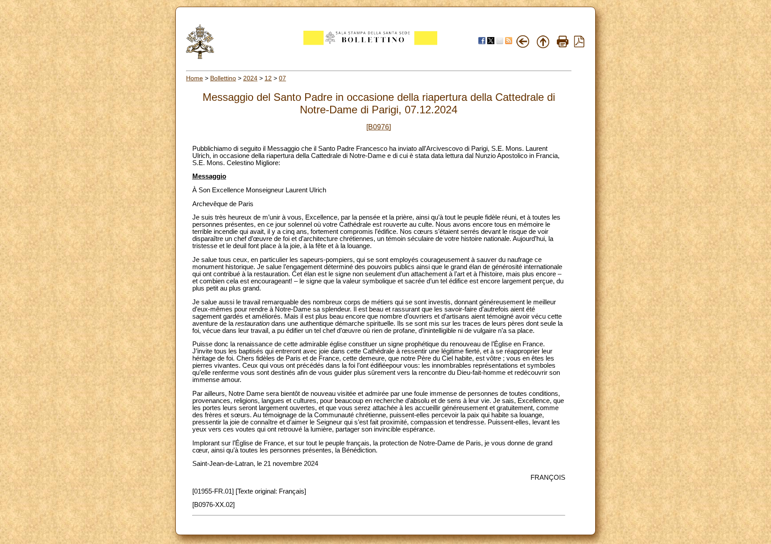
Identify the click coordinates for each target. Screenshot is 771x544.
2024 (250, 78)
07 (282, 78)
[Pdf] (579, 45)
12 (268, 78)
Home (194, 78)
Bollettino (223, 78)
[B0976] (378, 127)
